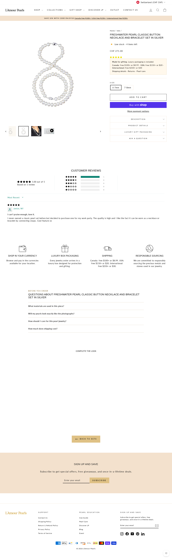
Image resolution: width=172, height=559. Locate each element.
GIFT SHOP (76, 10)
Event (81, 533)
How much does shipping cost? (43, 329)
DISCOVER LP (96, 10)
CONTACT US (130, 10)
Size (112, 82)
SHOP (37, 10)
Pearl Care (83, 522)
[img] (14, 205)
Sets (118, 31)
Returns (131, 71)
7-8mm (127, 87)
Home (112, 31)
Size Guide (83, 518)
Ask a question (138, 138)
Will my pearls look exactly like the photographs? (51, 313)
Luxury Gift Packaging (138, 132)
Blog (81, 529)
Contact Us (43, 518)
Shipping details (119, 71)
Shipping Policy (44, 522)
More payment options (138, 111)
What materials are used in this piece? (46, 306)
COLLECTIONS (55, 10)
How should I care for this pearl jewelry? (47, 321)
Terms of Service (45, 533)
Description (138, 119)
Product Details (138, 125)
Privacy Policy (44, 529)
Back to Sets (88, 439)
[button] (116, 57)
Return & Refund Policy (48, 525)
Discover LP (84, 525)
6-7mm (115, 87)
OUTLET (114, 10)
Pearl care (141, 71)
